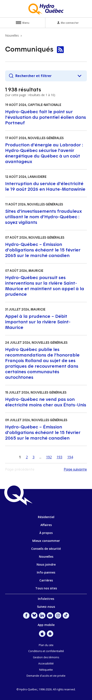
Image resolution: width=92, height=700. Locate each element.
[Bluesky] (34, 615)
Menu (25, 22)
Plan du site (46, 645)
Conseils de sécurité (46, 549)
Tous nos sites (46, 588)
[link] (60, 49)
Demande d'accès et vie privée (46, 676)
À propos (46, 533)
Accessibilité (46, 663)
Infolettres (46, 599)
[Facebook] (26, 615)
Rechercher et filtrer (33, 75)
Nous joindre (46, 564)
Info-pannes (46, 572)
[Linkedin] (42, 615)
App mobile (46, 625)
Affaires (46, 525)
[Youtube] (50, 615)
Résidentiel (46, 517)
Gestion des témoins (46, 657)
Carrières (46, 580)
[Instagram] (58, 615)
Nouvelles (46, 556)
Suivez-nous (46, 607)
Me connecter (70, 22)
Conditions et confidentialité (46, 651)
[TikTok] (66, 615)
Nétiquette (46, 670)
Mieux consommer (46, 541)
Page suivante (75, 469)
